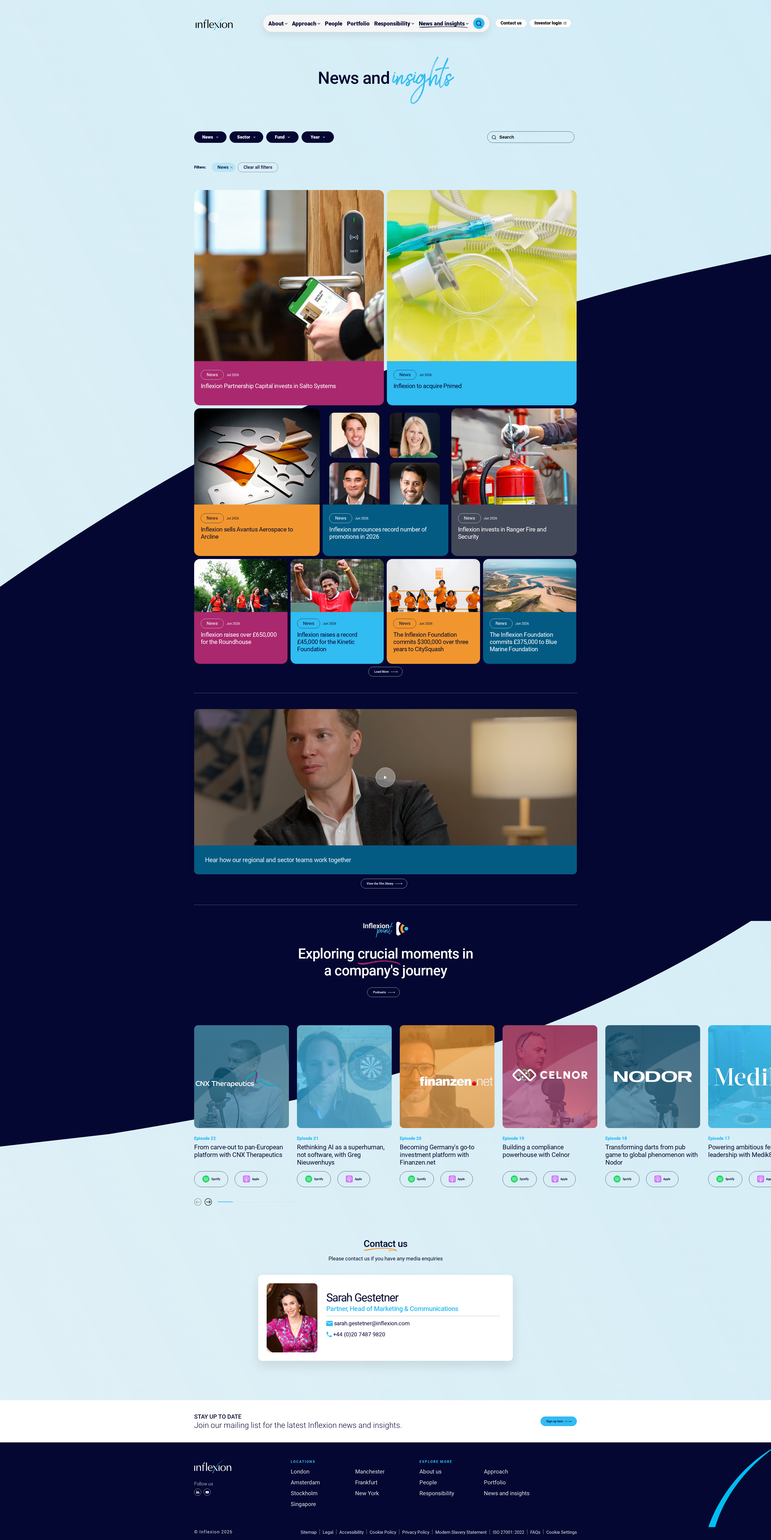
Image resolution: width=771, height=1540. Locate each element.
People (333, 24)
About (276, 24)
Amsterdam (305, 1482)
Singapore (303, 1504)
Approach (304, 24)
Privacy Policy (415, 1532)
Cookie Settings (561, 1532)
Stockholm (304, 1493)
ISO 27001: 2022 (508, 1532)
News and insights (442, 24)
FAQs (535, 1532)
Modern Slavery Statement (461, 1532)
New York (367, 1493)
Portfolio (358, 24)
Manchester (369, 1471)
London (300, 1471)
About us (430, 1471)
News (222, 167)
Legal (328, 1532)
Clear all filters (258, 167)
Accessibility (351, 1532)
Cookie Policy (383, 1532)
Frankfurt (366, 1482)
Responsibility (392, 24)
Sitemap (309, 1532)
